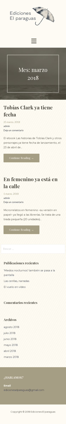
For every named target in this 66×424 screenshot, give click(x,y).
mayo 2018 (11, 345)
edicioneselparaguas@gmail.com (24, 390)
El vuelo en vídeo (15, 287)
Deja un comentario (14, 130)
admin (7, 126)
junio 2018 (10, 339)
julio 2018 (9, 333)
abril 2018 (10, 351)
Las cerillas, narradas (16, 281)
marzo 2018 (11, 357)
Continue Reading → (21, 158)
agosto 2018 (11, 327)
